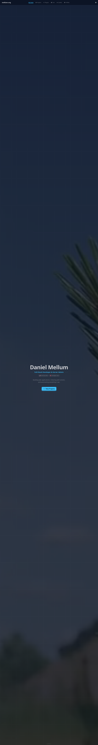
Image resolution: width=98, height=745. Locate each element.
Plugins (47, 2)
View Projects (50, 389)
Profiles (67, 2)
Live (54, 2)
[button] (95, 2)
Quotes (60, 2)
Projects (39, 2)
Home (31, 2)
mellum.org (6, 2)
